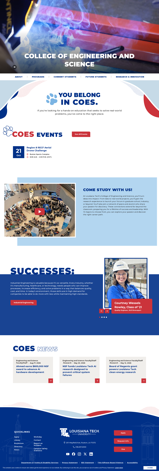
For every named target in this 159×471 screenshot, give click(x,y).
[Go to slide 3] (104, 317)
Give (123, 449)
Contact (37, 440)
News (16, 450)
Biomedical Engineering (24, 322)
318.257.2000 (80, 447)
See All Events (81, 134)
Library (17, 440)
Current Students (65, 77)
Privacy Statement (70, 463)
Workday (38, 437)
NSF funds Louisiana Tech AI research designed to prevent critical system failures (79, 370)
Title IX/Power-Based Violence (110, 463)
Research (67, 363)
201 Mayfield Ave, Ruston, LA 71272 (81, 443)
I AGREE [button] (150, 468)
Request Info (123, 441)
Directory (18, 447)
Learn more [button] (119, 468)
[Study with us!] (39, 210)
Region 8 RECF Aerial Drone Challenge (39, 149)
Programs (38, 77)
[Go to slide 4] (106, 317)
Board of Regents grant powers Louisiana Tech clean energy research (123, 369)
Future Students (96, 77)
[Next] (107, 311)
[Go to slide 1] (99, 317)
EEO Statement (87, 463)
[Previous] (101, 311)
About (19, 77)
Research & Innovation (130, 77)
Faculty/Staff (21, 363)
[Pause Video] (14, 67)
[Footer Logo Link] (79, 432)
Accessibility (132, 463)
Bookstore (19, 443)
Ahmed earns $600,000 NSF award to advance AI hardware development (32, 369)
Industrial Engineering (23, 303)
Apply (16, 437)
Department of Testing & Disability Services (39, 463)
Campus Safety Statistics (40, 450)
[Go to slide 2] (102, 317)
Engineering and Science (27, 361)
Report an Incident (38, 444)
